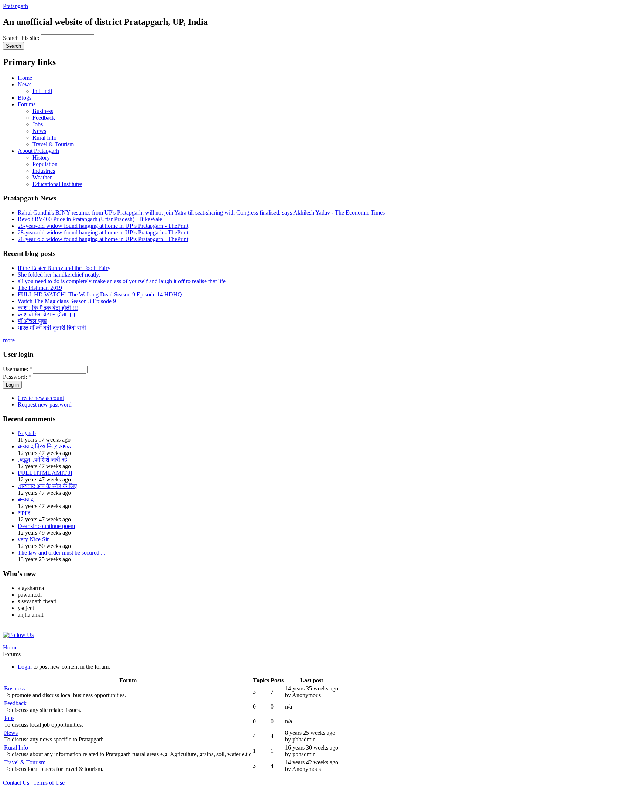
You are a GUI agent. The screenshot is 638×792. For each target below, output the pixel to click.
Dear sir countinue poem (46, 526)
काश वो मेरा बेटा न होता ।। (47, 314)
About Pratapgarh (38, 151)
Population (45, 164)
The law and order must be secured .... (62, 552)
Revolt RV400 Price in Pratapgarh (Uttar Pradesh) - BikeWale (90, 219)
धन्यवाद (26, 499)
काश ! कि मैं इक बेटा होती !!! (48, 308)
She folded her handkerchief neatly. (59, 274)
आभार (24, 513)
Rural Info (44, 137)
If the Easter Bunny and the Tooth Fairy (64, 268)
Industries (43, 171)
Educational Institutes (57, 184)
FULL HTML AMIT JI (45, 473)
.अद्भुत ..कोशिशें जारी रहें (42, 459)
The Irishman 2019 (40, 288)
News (24, 84)
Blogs (24, 98)
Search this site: (22, 38)
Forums (26, 104)
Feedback (43, 117)
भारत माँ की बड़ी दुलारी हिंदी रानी (52, 328)
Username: (17, 369)
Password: (17, 377)
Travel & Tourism (53, 144)
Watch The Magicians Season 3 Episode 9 (67, 301)
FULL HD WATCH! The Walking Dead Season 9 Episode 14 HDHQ (100, 294)
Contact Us (16, 782)
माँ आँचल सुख (32, 321)
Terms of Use (49, 782)
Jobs (37, 124)
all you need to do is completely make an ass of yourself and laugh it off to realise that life (122, 281)
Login (25, 667)
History (41, 157)
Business (42, 111)
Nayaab (27, 433)
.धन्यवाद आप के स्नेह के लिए (47, 486)
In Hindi (42, 91)
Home (25, 78)
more (9, 340)
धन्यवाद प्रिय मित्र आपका (45, 446)
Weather (42, 177)
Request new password (45, 404)
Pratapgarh (15, 6)
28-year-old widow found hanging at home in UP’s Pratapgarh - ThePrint (103, 226)
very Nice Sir (34, 539)
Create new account (41, 398)
